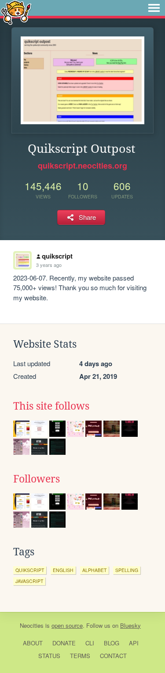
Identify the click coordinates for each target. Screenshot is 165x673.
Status (49, 655)
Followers (36, 479)
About (33, 643)
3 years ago (49, 264)
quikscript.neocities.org (82, 165)
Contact (113, 655)
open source (67, 625)
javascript (29, 581)
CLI (89, 643)
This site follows (51, 406)
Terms (80, 655)
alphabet (94, 570)
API (134, 643)
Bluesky (130, 625)
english (63, 570)
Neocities (32, 625)
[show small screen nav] (154, 8)
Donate (64, 643)
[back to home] (16, 12)
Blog (111, 643)
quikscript (57, 256)
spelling (126, 570)
